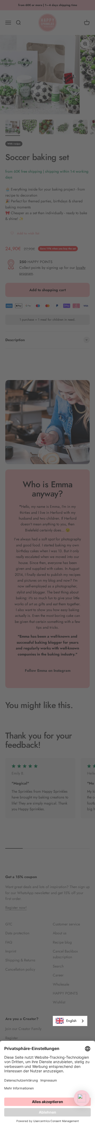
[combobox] (70, 1021)
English (71, 1020)
